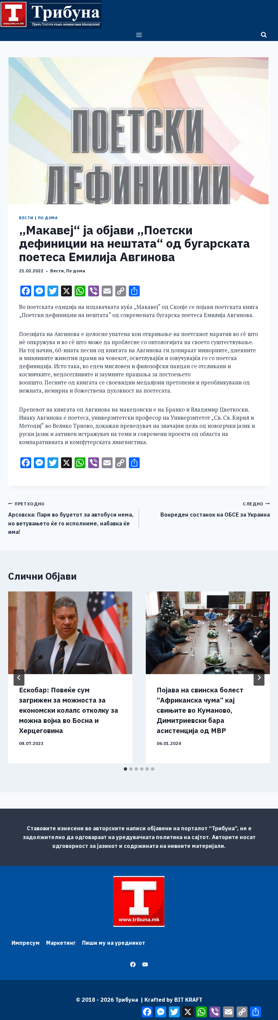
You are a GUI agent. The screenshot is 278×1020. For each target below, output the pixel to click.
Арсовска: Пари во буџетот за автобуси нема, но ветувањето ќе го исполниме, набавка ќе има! (71, 518)
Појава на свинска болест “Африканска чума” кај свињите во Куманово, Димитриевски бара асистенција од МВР (200, 710)
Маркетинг (61, 942)
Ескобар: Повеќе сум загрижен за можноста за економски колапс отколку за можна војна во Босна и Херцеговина (68, 710)
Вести (26, 217)
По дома (48, 217)
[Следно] (259, 677)
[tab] (125, 769)
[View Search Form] (264, 35)
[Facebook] (132, 964)
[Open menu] (139, 34)
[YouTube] (145, 964)
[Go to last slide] (19, 677)
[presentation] (70, 632)
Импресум (26, 942)
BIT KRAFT (188, 999)
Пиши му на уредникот (113, 942)
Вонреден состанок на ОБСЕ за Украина (215, 509)
